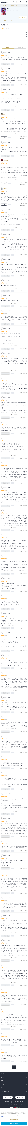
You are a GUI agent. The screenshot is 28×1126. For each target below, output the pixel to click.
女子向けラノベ (6, 5)
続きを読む (15, 106)
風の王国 (12, 5)
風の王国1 (18, 5)
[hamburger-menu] (26, 2)
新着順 (7, 47)
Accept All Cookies (14, 1123)
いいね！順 (20, 47)
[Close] (26, 1110)
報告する (23, 138)
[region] (14, 1117)
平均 (8, 28)
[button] (18, 1104)
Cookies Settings (14, 1119)
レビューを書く (22, 17)
